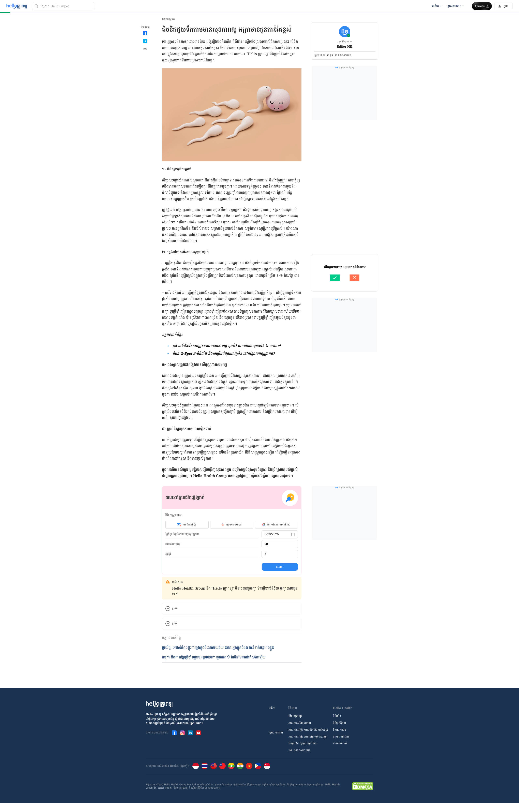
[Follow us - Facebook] (174, 732)
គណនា (279, 566)
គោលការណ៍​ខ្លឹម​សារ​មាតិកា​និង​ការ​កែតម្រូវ (308, 729)
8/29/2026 (272, 534)
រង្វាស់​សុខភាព (276, 732)
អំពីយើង (337, 715)
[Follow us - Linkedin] (190, 732)
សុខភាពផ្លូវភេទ (168, 19)
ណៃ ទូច (329, 55)
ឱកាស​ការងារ (339, 729)
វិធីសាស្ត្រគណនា (173, 515)
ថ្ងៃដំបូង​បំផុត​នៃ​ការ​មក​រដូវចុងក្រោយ (182, 534)
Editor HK (344, 46)
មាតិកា (272, 707)
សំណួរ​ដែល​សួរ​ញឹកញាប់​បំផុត (302, 743)
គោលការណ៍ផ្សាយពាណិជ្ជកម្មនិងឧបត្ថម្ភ (307, 736)
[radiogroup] (231, 525)
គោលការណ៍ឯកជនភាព (299, 722)
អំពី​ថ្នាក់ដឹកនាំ (339, 722)
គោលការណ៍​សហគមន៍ (299, 750)
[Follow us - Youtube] (198, 732)
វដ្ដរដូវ (168, 554)
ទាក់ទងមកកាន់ (340, 743)
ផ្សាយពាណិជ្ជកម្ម (341, 736)
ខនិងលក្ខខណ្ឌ (295, 715)
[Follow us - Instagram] (182, 732)
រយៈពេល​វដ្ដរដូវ (172, 544)
